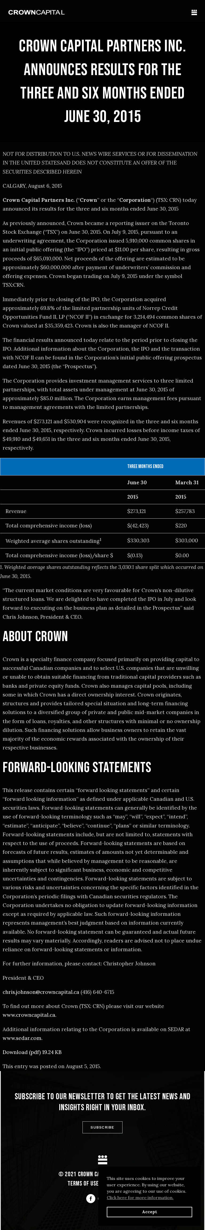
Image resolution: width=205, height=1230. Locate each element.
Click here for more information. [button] (140, 1197)
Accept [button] (149, 1212)
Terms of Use (83, 1183)
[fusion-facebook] (90, 1198)
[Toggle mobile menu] (194, 12)
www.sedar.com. (22, 1038)
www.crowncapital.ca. (29, 1015)
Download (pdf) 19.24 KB (32, 1052)
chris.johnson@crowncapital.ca (41, 992)
